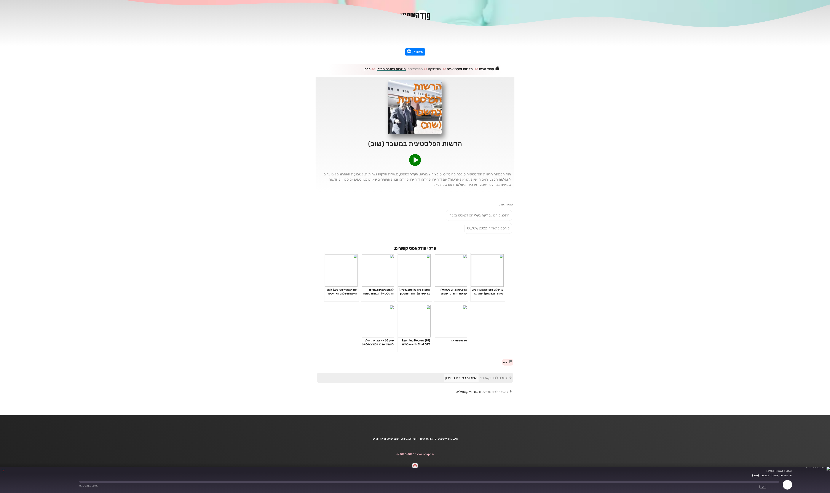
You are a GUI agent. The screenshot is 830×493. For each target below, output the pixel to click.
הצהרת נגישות (409, 438)
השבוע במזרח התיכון (391, 69)
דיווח (506, 362)
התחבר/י (417, 52)
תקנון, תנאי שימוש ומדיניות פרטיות (439, 438)
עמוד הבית (487, 69)
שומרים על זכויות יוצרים (385, 438)
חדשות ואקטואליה (460, 69)
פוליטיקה (434, 69)
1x (762, 486)
